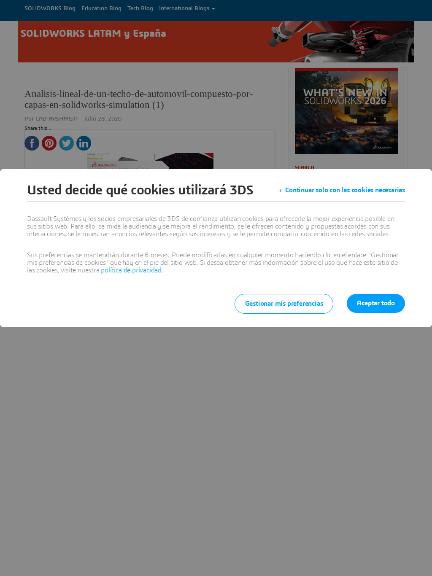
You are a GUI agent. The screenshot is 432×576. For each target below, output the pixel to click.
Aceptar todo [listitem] (376, 303)
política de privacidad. (132, 270)
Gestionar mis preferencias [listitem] (284, 303)
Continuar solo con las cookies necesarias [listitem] (345, 190)
